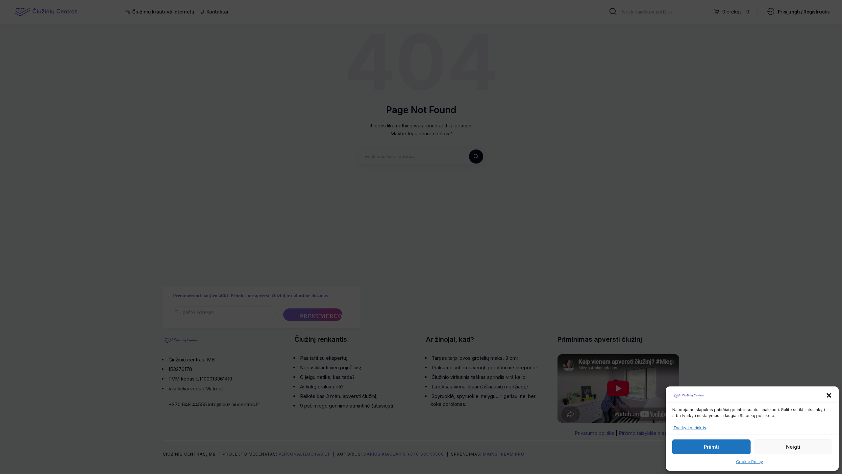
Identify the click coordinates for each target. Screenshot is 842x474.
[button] (829, 395)
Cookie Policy (749, 461)
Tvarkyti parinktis (689, 427)
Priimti (711, 447)
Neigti (793, 447)
